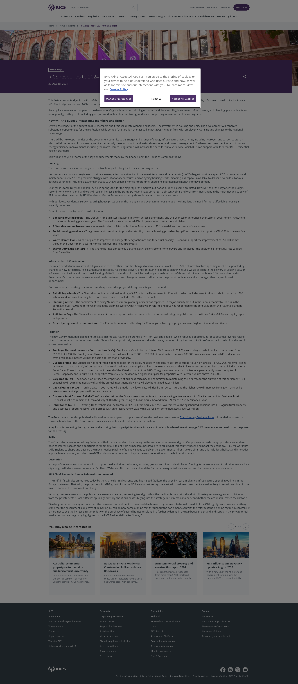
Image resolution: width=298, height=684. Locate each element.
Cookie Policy (119, 89)
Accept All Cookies (183, 98)
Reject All (156, 98)
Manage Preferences (118, 98)
